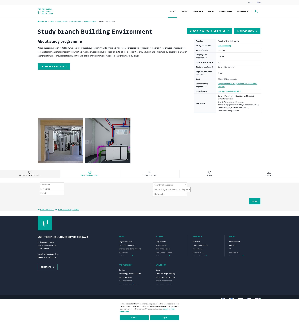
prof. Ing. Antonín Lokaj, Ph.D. (229, 91)
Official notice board (164, 281)
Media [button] (211, 11)
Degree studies (76, 21)
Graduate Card (161, 245)
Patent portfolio (125, 277)
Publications (197, 249)
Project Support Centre (53, 9)
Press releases (234, 241)
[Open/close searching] (256, 11)
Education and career (164, 252)
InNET (250, 2)
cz (260, 2)
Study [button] (173, 11)
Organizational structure (165, 277)
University (161, 265)
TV (230, 249)
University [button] (242, 11)
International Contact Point (130, 249)
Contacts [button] (46, 267)
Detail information (52, 66)
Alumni (184, 11)
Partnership (125, 265)
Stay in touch (161, 241)
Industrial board (125, 281)
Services (122, 270)
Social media (48, 9)
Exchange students (126, 245)
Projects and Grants (200, 245)
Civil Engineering (224, 45)
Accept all (134, 318)
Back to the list (47, 209)
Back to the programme (68, 209)
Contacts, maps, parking (165, 273)
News (158, 270)
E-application (245, 30)
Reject (165, 318)
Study (52, 21)
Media (232, 236)
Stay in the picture (163, 249)
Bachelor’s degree (90, 21)
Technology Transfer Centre (130, 273)
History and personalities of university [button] (61, 9)
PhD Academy (49, 9)
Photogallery (234, 252)
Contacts (232, 245)
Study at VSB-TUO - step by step (208, 30)
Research (198, 11)
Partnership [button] (225, 11)
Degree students (62, 21)
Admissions (123, 252)
